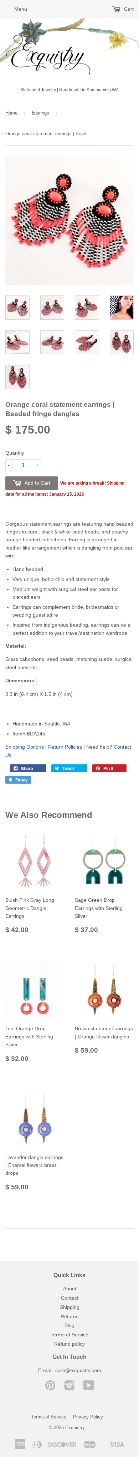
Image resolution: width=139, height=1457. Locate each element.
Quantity (14, 453)
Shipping (69, 1307)
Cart (128, 9)
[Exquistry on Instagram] (69, 1388)
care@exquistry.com (78, 1370)
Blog (69, 1325)
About (69, 1288)
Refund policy (69, 1344)
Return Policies (65, 747)
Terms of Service (69, 1334)
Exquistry (75, 1427)
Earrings (40, 113)
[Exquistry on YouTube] (88, 1388)
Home (11, 113)
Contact (69, 1298)
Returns (69, 1316)
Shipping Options (24, 747)
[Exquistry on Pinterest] (50, 1388)
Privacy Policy (88, 1417)
